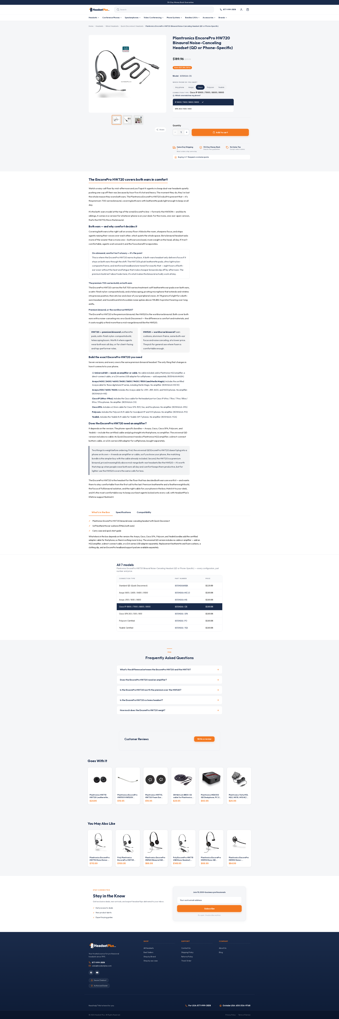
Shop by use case (151, 961)
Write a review (204, 739)
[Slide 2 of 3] (127, 120)
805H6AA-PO (181, 621)
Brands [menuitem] (222, 17)
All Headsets (149, 948)
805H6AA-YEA (181, 628)
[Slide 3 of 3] (138, 120)
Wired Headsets (112, 26)
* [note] (187, 149)
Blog (221, 952)
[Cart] (247, 9)
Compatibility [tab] (144, 512)
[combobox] (161, 9)
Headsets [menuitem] (93, 17)
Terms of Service (244, 1015)
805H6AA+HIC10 (182, 593)
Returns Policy (187, 956)
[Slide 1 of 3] (116, 120)
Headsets (99, 26)
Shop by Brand (150, 956)
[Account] (241, 9)
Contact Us (186, 948)
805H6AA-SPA (181, 614)
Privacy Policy (230, 1015)
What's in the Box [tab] (101, 512)
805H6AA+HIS (181, 600)
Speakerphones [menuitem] (132, 17)
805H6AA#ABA (181, 585)
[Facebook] (91, 972)
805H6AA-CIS (181, 606)
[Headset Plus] (99, 9)
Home (91, 26)
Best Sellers (148, 952)
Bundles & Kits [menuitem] (191, 17)
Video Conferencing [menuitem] (153, 17)
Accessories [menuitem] (208, 17)
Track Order (186, 961)
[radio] (179, 87)
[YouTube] (97, 972)
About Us (222, 948)
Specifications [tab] (123, 512)
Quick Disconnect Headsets (132, 26)
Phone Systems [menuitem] (173, 17)
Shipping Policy (187, 952)
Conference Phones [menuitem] (111, 17)
